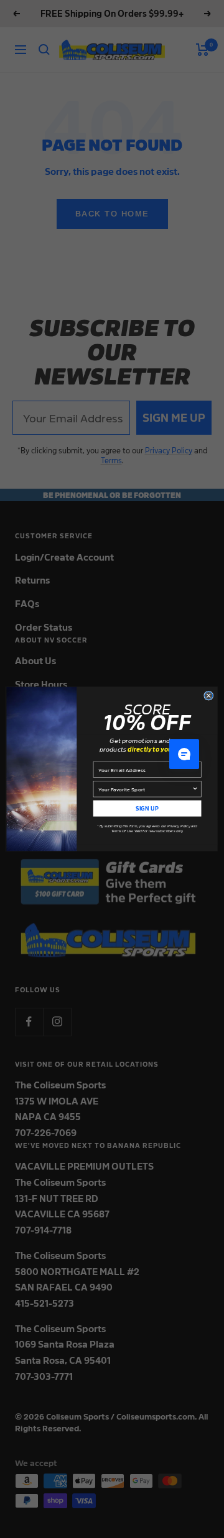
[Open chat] (184, 754)
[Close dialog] (209, 695)
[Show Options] (195, 789)
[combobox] (145, 789)
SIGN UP (147, 808)
